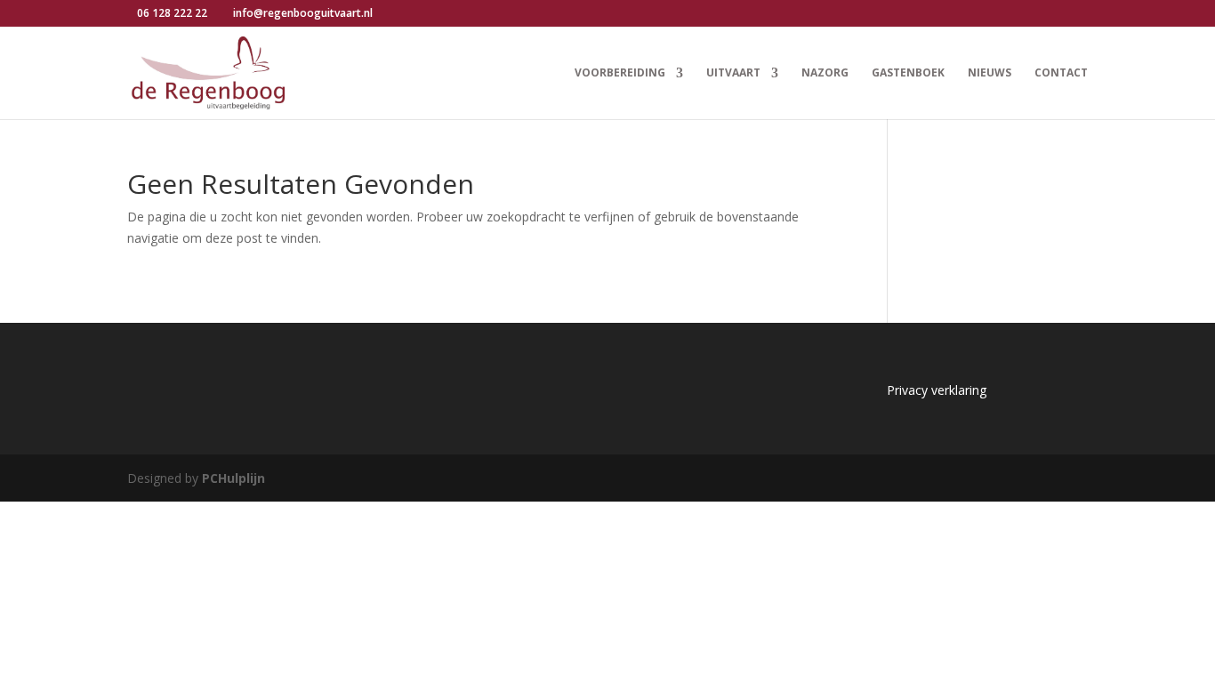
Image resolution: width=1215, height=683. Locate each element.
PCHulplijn (233, 478)
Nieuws (989, 73)
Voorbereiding (620, 73)
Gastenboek (908, 73)
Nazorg (825, 73)
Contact (1061, 73)
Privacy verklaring (936, 390)
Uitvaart (733, 73)
